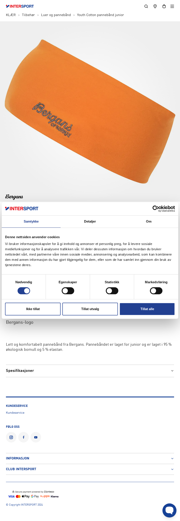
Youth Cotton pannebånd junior (100, 15)
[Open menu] (172, 6)
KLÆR (11, 15)
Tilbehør (28, 15)
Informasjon (17, 458)
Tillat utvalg (90, 309)
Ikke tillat (33, 309)
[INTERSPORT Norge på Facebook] (23, 437)
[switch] (68, 290)
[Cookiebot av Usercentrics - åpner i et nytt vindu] (156, 208)
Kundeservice (15, 412)
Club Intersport (21, 469)
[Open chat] (169, 510)
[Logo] (22, 6)
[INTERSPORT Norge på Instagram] (11, 437)
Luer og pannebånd (56, 15)
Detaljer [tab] (90, 221)
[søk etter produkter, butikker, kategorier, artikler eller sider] (146, 6)
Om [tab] (148, 221)
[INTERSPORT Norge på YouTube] (36, 437)
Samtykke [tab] (31, 221)
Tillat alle (147, 309)
